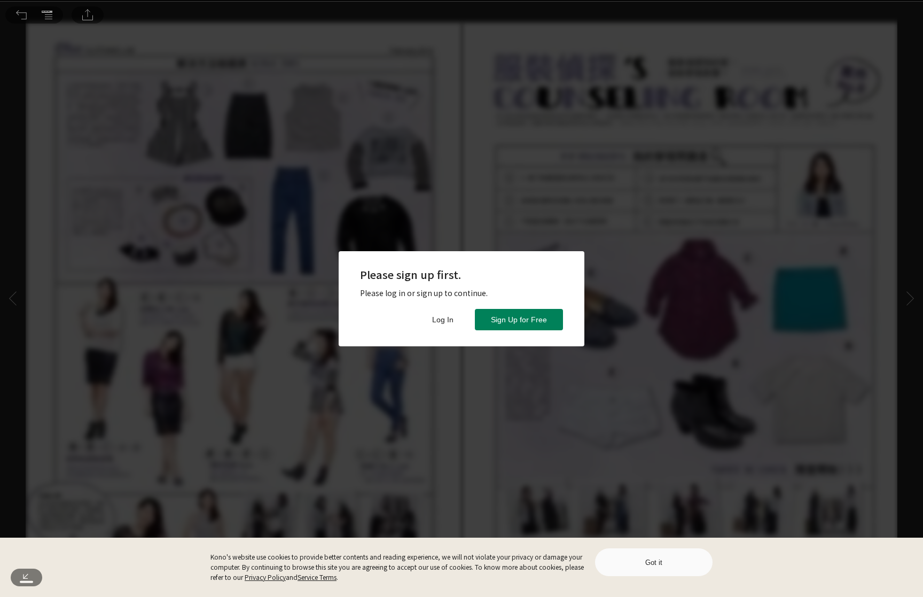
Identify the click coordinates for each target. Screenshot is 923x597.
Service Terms (317, 577)
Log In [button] (442, 319)
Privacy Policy (265, 577)
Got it (653, 563)
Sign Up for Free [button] (519, 319)
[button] (21, 15)
